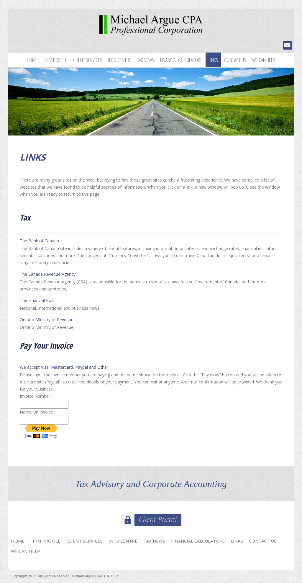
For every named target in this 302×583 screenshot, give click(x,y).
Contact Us (235, 59)
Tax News (145, 59)
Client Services (87, 59)
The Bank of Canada (39, 241)
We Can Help (263, 59)
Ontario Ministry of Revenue (46, 319)
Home (32, 59)
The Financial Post (37, 300)
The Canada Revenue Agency (48, 274)
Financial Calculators (181, 59)
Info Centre (119, 59)
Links (213, 59)
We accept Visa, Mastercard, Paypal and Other (64, 367)
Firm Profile (55, 59)
